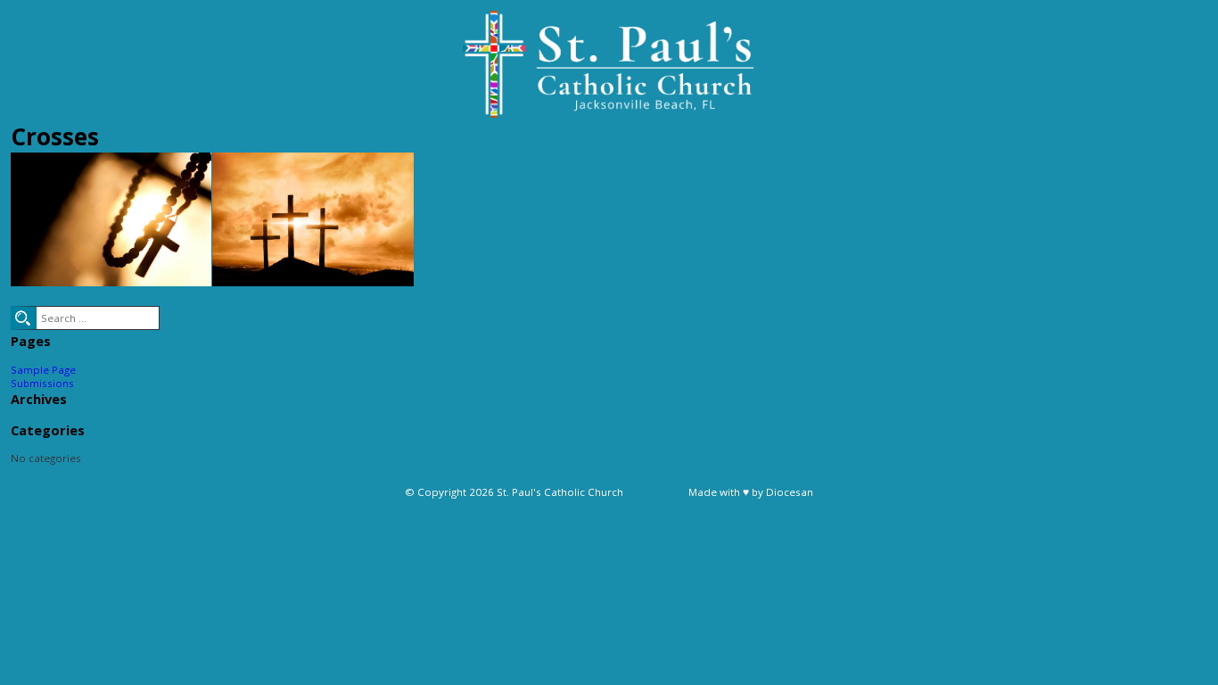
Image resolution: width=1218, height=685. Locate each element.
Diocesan (789, 492)
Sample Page (43, 369)
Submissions (42, 383)
